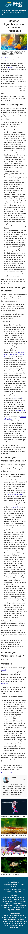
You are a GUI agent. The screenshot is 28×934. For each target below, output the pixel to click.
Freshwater (14, 11)
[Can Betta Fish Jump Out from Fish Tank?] (14, 814)
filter (22, 398)
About (23, 889)
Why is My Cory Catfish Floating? (11, 874)
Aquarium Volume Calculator (12, 889)
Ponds (6, 13)
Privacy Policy (17, 892)
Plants (12, 13)
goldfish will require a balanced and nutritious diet (14, 354)
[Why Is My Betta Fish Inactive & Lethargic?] (14, 853)
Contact (9, 892)
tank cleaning (20, 410)
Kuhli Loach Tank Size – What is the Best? (13, 835)
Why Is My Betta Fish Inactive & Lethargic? (13, 855)
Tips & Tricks (19, 13)
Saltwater (22, 11)
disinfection (4, 684)
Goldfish (13, 57)
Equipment (6, 11)
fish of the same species (15, 494)
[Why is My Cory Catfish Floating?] (14, 872)
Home (2, 57)
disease (11, 299)
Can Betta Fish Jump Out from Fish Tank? (13, 816)
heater (15, 398)
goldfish (10, 67)
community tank (17, 507)
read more (11, 54)
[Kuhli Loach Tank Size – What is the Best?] (14, 833)
